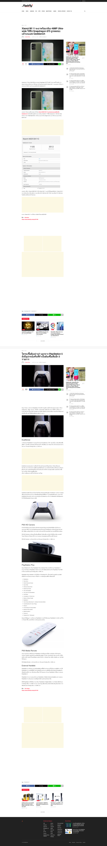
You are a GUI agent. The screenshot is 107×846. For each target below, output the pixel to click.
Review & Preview (61, 11)
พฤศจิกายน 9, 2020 (35, 36)
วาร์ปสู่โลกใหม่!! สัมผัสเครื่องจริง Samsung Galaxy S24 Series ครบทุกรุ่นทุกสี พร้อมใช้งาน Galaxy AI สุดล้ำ (77, 69)
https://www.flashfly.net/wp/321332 (30, 690)
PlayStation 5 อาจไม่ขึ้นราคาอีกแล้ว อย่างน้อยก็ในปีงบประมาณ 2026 (57, 804)
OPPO (39, 11)
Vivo (36, 11)
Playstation (44, 362)
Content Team (27, 36)
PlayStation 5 (26, 782)
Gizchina (27, 217)
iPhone (43, 11)
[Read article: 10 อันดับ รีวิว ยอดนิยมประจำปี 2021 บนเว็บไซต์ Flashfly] (28, 326)
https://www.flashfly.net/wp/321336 (30, 219)
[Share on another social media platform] (62, 64)
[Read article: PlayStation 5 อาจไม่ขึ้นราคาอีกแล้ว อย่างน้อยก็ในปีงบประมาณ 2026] (57, 797)
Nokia (52, 831)
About (70, 842)
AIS (44, 823)
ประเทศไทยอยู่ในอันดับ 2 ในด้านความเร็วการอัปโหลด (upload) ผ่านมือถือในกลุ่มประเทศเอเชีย (79, 824)
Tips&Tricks (60, 831)
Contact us (83, 0)
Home (23, 11)
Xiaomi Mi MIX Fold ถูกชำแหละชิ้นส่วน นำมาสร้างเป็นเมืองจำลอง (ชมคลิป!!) (42, 333)
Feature (44, 833)
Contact (84, 842)
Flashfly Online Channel (46, 835)
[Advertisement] (65, 5)
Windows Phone (59, 835)
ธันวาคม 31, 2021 (24, 334)
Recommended (60, 823)
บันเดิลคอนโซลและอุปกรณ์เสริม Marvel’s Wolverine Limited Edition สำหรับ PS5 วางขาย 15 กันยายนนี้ (28, 804)
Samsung (32, 11)
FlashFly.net (26, 842)
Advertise (73, 842)
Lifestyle (52, 826)
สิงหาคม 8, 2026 (39, 806)
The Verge (27, 688)
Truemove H (60, 832)
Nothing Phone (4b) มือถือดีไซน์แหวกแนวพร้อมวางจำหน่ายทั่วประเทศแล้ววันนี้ (79, 831)
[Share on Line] (59, 64)
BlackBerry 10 (46, 828)
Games (54, 11)
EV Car (44, 831)
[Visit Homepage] (27, 5)
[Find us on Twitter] (81, 1)
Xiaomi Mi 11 (34, 311)
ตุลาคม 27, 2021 (39, 335)
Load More (43, 340)
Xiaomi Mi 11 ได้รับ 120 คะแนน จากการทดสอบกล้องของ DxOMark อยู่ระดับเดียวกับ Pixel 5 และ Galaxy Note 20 (57, 333)
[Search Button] (84, 11)
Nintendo (52, 829)
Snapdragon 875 (27, 311)
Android (45, 824)
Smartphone (48, 11)
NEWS (27, 11)
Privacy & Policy (79, 842)
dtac (44, 829)
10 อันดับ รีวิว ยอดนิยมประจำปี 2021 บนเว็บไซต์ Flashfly (27, 332)
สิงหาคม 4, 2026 (53, 806)
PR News (52, 836)
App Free (45, 826)
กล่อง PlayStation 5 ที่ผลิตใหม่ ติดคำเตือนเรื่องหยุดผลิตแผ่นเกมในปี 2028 (42, 804)
